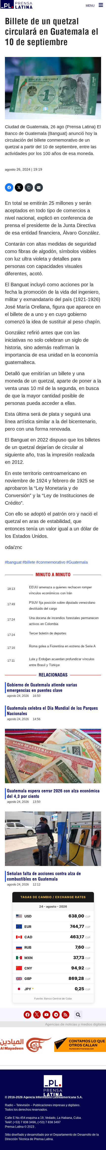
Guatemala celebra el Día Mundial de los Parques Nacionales (52, 710)
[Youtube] (46, 1015)
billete (30, 562)
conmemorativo (51, 562)
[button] (78, 1015)
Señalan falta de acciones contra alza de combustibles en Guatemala (44, 876)
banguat (14, 562)
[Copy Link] (29, 187)
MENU (90, 5)
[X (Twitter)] (19, 187)
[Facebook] (9, 187)
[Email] (39, 187)
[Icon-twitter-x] (37, 1015)
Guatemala (78, 562)
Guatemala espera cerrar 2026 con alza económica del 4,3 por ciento (53, 793)
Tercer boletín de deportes (47, 633)
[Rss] (65, 1015)
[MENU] (100, 4)
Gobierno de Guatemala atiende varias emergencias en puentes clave (42, 687)
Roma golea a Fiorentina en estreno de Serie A (62, 646)
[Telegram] (56, 1015)
